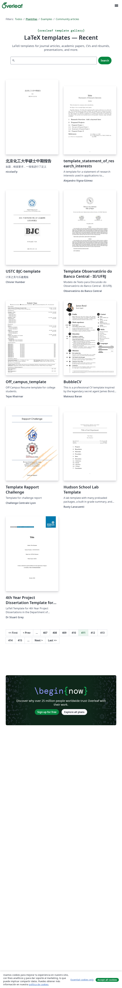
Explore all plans (74, 712)
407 (45, 632)
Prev (26, 632)
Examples (46, 19)
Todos (18, 19)
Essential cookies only (82, 979)
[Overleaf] (12, 5)
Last (52, 640)
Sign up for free (46, 712)
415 (20, 640)
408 (55, 632)
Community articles (67, 19)
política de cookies (38, 984)
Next (39, 640)
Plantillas (31, 19)
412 (93, 632)
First (13, 632)
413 (102, 632)
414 (10, 640)
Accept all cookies (107, 979)
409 (64, 632)
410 (74, 632)
